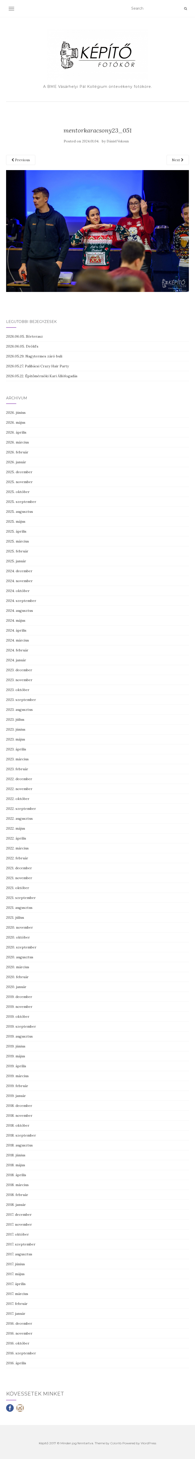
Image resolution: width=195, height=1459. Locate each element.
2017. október (17, 1234)
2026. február (17, 452)
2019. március (17, 1076)
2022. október (17, 798)
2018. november (19, 1115)
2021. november (19, 878)
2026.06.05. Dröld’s (22, 346)
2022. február (17, 858)
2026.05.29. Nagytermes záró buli (34, 356)
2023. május (15, 739)
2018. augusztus (19, 1145)
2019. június (15, 1046)
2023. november (19, 680)
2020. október (18, 937)
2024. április (16, 630)
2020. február (17, 977)
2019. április (16, 1066)
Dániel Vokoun (118, 141)
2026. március (17, 442)
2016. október (17, 1343)
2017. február (17, 1303)
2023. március (17, 759)
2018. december (19, 1105)
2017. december (19, 1214)
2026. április (16, 432)
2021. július (15, 917)
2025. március (17, 541)
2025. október (18, 491)
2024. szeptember (21, 600)
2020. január (16, 987)
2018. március (17, 1185)
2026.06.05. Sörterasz (24, 336)
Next (176, 160)
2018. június (15, 1155)
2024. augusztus (19, 610)
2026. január (16, 462)
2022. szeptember (21, 808)
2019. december (19, 996)
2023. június (15, 729)
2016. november (19, 1333)
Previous (22, 160)
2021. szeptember (21, 897)
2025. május (15, 521)
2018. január (16, 1204)
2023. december (19, 670)
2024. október (18, 590)
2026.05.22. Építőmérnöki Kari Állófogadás (41, 376)
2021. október (17, 888)
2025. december (19, 472)
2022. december (19, 779)
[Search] (185, 8)
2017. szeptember (21, 1244)
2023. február (17, 769)
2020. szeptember (21, 947)
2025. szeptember (21, 501)
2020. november (19, 927)
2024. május (15, 620)
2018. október (17, 1125)
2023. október (17, 689)
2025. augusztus (19, 511)
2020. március (17, 967)
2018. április (16, 1175)
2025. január (16, 561)
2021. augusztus (19, 907)
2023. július (15, 719)
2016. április (16, 1363)
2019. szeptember (21, 1026)
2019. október (17, 1016)
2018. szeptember (21, 1135)
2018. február (17, 1194)
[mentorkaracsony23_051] (97, 230)
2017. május (15, 1274)
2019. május (15, 1056)
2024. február (17, 650)
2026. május (15, 422)
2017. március (17, 1293)
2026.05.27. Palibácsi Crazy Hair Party (37, 366)
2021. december (19, 868)
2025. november (19, 482)
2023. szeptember (21, 699)
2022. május (15, 828)
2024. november (19, 581)
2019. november (19, 1006)
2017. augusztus (19, 1254)
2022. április (16, 838)
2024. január (16, 660)
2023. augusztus (19, 709)
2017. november (19, 1224)
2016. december (19, 1323)
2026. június (16, 412)
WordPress (148, 1443)
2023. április (16, 749)
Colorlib (116, 1443)
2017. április (16, 1284)
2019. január (16, 1095)
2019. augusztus (19, 1036)
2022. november (19, 788)
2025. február (17, 551)
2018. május (15, 1165)
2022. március (17, 848)
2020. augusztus (19, 957)
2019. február (17, 1086)
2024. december (19, 571)
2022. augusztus (19, 818)
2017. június (15, 1264)
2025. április (16, 531)
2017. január (15, 1313)
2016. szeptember (21, 1353)
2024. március (17, 640)
